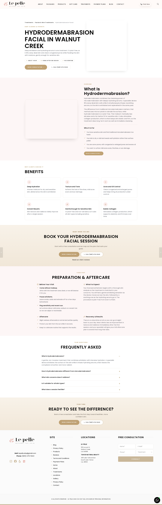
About (55, 468)
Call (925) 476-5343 (60, 67)
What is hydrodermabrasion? (53, 356)
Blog (54, 445)
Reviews (56, 455)
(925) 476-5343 (28, 456)
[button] (157, 500)
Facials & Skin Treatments (44, 22)
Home (55, 465)
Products (56, 451)
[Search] (158, 4)
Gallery (55, 478)
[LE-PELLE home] (22, 444)
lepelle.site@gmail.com (27, 453)
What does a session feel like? (53, 389)
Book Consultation (35, 67)
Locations (56, 475)
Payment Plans (58, 462)
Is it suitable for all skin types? (53, 383)
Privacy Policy (58, 448)
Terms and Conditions (61, 458)
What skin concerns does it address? (56, 377)
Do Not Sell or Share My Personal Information (94, 499)
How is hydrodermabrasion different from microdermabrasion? (66, 371)
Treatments (29, 22)
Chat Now (146, 4)
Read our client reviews (81, 260)
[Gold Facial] (1, 252)
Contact (56, 485)
